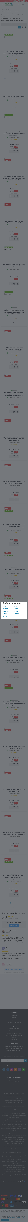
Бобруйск (16, 613)
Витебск (5, 613)
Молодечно (6, 611)
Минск (4, 606)
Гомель (16, 611)
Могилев (5, 608)
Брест (15, 606)
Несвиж (16, 608)
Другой (5, 616)
